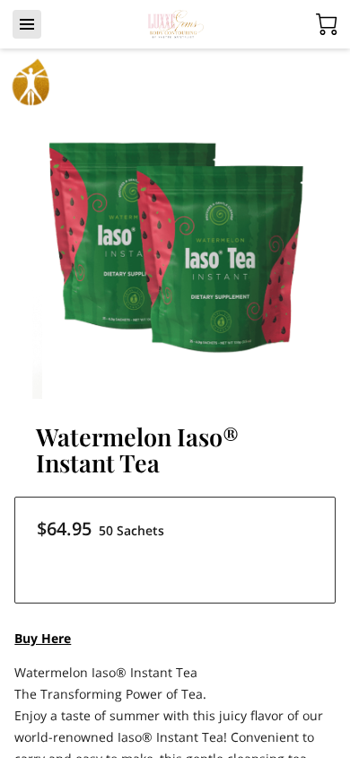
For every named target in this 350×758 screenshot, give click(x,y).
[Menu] (27, 24)
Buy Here (42, 638)
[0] (326, 24)
